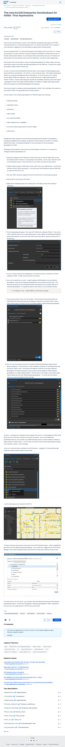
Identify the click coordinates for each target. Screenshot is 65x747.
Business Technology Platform (39, 652)
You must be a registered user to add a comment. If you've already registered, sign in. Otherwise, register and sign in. (30, 631)
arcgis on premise (41, 613)
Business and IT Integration (10, 652)
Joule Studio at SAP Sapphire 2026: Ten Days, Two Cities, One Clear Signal (24, 662)
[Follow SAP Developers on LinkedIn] (36, 740)
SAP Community (7, 5)
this (45, 47)
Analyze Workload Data (26, 649)
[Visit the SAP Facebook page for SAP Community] (28, 740)
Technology (27, 5)
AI (17, 649)
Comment (9, 635)
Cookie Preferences (54, 744)
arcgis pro (49, 613)
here (6, 81)
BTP (47, 649)
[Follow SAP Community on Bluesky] (31, 740)
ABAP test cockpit (36, 646)
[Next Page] (34, 654)
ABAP (6, 646)
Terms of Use (14, 744)
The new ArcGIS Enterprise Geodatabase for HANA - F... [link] (17, 7)
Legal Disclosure (30, 744)
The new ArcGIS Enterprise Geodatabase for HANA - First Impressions (30, 14)
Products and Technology (18, 5)
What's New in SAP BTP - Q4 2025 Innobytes (16, 667)
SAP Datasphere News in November (14, 672)
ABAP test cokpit (46, 646)
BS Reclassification (38, 649)
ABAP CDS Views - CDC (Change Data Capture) (20, 646)
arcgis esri (22, 613)
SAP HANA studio (14, 39)
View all (6, 731)
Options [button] (47, 22)
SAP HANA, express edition (26, 39)
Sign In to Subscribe (53, 19)
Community (13, 2)
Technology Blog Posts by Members (15, 684)
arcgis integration (31, 613)
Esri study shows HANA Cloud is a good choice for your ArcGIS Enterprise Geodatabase (28, 682)
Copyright (21, 744)
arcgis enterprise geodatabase (11, 613)
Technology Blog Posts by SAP (38, 5)
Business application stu (25, 652)
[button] (54, 31)
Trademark (38, 744)
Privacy (8, 744)
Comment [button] (57, 620)
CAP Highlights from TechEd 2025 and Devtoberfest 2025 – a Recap (23, 677)
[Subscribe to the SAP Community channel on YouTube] (34, 740)
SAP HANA (7, 39)
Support (45, 744)
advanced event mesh (9, 649)
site (20, 90)
